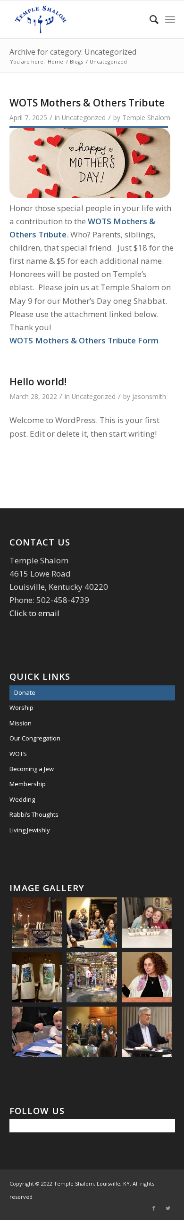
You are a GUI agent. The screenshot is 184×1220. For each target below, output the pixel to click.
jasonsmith (149, 396)
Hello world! (38, 381)
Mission (20, 723)
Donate (24, 692)
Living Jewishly (29, 830)
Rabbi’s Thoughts (34, 814)
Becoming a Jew (31, 769)
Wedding (22, 799)
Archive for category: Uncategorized (72, 52)
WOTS (18, 753)
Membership (27, 784)
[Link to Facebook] (154, 1208)
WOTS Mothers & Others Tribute (87, 102)
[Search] (149, 19)
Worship (21, 707)
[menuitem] (149, 19)
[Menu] (170, 19)
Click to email (34, 613)
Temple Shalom (146, 117)
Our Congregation (34, 738)
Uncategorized (84, 117)
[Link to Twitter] (168, 1208)
